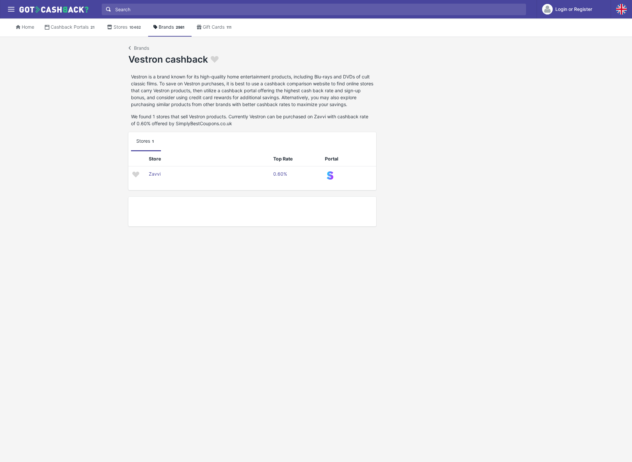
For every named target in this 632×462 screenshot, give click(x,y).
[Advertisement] (252, 211)
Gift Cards (217, 27)
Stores (127, 27)
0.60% (280, 174)
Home (28, 27)
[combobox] (312, 9)
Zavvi (155, 174)
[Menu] (11, 9)
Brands (171, 27)
